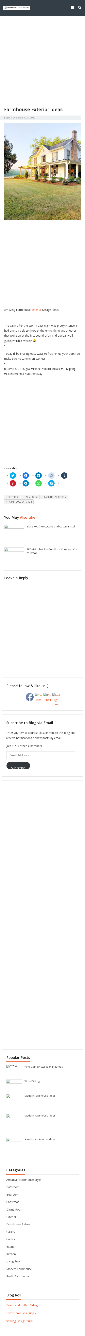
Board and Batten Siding (22, 1305)
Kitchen (11, 1254)
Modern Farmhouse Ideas (40, 1095)
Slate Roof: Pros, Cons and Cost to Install (51, 526)
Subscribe (18, 767)
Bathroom (13, 1187)
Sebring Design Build (19, 1321)
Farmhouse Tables (18, 1224)
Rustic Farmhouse (17, 1276)
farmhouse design (55, 496)
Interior (11, 1247)
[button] (73, 7)
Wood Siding (32, 1081)
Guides (10, 1239)
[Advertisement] (42, 61)
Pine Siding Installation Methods (44, 1066)
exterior (13, 496)
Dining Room (14, 1209)
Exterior (36, 310)
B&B (18, 117)
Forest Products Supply (21, 1313)
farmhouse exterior (20, 501)
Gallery (10, 1232)
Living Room (14, 1261)
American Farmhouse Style (23, 1180)
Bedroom (12, 1194)
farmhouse (31, 496)
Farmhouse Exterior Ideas (40, 1139)
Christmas (12, 1202)
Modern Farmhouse (19, 1269)
